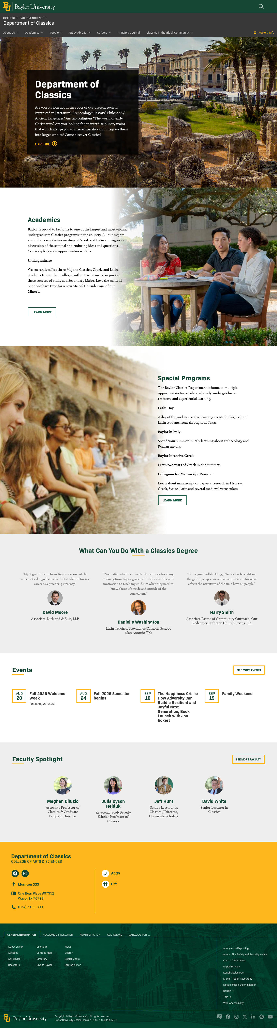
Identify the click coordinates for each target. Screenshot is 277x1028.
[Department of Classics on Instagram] (25, 873)
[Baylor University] (28, 6)
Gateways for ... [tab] (139, 934)
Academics (32, 32)
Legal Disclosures (233, 972)
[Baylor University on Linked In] (252, 1018)
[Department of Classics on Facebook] (15, 873)
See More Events (249, 670)
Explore (42, 144)
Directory (42, 958)
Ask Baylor (14, 958)
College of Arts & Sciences (24, 18)
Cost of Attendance (234, 960)
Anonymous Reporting (236, 948)
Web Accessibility (233, 1003)
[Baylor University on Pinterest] (261, 1018)
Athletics (13, 952)
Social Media (72, 958)
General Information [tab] (21, 934)
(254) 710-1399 (30, 906)
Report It (228, 990)
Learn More (42, 312)
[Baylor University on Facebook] (227, 1018)
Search (69, 952)
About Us (9, 32)
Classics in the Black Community (167, 32)
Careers (102, 32)
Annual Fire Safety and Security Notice (245, 954)
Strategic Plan (73, 964)
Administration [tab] (90, 934)
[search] (262, 6)
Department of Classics (28, 22)
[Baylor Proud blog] (219, 1018)
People (54, 32)
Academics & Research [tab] (58, 934)
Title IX (227, 996)
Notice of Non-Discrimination (239, 984)
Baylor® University (78, 1016)
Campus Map (44, 952)
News (68, 946)
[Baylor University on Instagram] (236, 1018)
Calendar (42, 946)
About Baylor (15, 946)
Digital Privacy (231, 966)
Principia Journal (129, 32)
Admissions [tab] (114, 934)
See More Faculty (248, 759)
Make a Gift (266, 32)
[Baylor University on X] (244, 1018)
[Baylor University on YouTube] (269, 1018)
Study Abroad (78, 32)
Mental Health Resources (237, 978)
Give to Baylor (44, 964)
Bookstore (14, 964)
